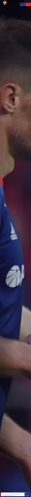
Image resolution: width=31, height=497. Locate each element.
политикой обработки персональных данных (8, 495)
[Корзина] (29, 1)
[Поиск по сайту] (24, 1)
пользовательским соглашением (16, 494)
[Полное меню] (1, 1)
